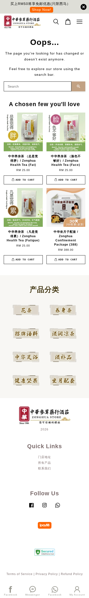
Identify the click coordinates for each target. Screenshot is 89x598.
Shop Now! (41, 10)
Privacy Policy (47, 574)
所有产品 (44, 462)
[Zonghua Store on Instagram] (44, 507)
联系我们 (44, 468)
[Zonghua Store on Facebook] (31, 507)
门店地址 (44, 457)
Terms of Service (19, 574)
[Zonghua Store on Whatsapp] (57, 507)
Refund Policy (72, 574)
